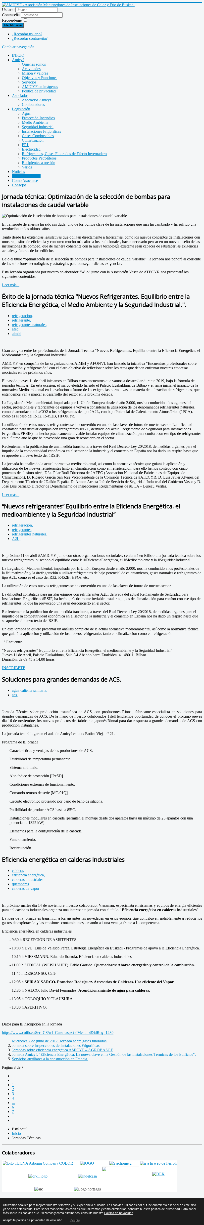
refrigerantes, (22, 530)
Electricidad (31, 149)
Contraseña (11, 15)
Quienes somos (34, 64)
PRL (25, 145)
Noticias (18, 171)
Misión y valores (35, 73)
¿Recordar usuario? (27, 34)
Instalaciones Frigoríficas (41, 131)
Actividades (31, 69)
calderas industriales (27, 879)
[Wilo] (120, 1184)
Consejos (19, 185)
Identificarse (13, 25)
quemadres (20, 884)
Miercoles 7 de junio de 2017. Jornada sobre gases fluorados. (59, 1041)
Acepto (74, 1220)
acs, (15, 695)
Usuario (8, 9)
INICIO (18, 55)
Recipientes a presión (38, 163)
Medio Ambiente (35, 122)
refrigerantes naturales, (29, 325)
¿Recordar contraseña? (30, 38)
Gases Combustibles (38, 136)
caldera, (18, 870)
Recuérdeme (12, 20)
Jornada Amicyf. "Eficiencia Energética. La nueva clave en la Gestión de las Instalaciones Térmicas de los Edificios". (104, 1054)
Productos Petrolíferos (39, 158)
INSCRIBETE (13, 668)
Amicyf (18, 60)
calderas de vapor (25, 888)
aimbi (16, 333)
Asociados (20, 95)
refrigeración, (22, 316)
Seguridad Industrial (37, 127)
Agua (26, 113)
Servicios (29, 82)
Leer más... (10, 285)
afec (15, 329)
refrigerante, (21, 320)
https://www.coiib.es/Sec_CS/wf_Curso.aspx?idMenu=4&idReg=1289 (57, 1032)
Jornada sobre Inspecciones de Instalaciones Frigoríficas (56, 1045)
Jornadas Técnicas (26, 176)
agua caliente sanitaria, (29, 690)
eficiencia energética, (28, 875)
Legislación (21, 109)
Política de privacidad (118, 1213)
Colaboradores (33, 104)
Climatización (33, 140)
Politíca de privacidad (39, 91)
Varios (27, 167)
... (13, 1103)
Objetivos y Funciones (39, 78)
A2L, (16, 538)
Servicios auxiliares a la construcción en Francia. (50, 1059)
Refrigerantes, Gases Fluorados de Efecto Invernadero (64, 154)
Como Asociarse (25, 180)
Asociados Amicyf (36, 100)
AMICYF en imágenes (40, 86)
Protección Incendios (38, 118)
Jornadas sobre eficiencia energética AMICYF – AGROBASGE (62, 1050)
